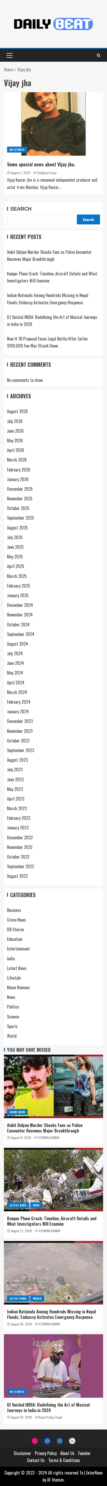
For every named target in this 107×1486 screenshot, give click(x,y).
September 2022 (20, 866)
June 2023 (15, 779)
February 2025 (18, 586)
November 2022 (19, 847)
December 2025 (20, 489)
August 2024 (17, 644)
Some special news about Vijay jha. (41, 164)
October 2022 (18, 857)
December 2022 (20, 837)
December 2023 (20, 721)
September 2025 (20, 518)
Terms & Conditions (64, 1460)
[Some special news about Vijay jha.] (53, 124)
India (11, 958)
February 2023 (18, 818)
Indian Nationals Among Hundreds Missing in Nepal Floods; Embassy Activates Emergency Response (51, 1314)
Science (13, 1016)
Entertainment (18, 949)
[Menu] (9, 55)
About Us (67, 1453)
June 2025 (15, 547)
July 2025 (15, 537)
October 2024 (18, 624)
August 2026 (17, 411)
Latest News (16, 968)
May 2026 (15, 440)
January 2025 (18, 595)
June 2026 (15, 431)
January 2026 (18, 479)
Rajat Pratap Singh (50, 1417)
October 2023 (18, 741)
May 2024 (15, 673)
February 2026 (18, 470)
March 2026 (17, 460)
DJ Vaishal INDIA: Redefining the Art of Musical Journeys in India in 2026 (48, 1407)
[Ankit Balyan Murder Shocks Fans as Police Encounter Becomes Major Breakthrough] (53, 1086)
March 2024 (17, 692)
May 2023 (15, 789)
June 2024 (15, 663)
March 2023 (17, 808)
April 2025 (15, 566)
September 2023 (20, 750)
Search (20, 208)
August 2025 (17, 528)
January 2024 (18, 711)
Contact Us (36, 1460)
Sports (12, 1026)
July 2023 (15, 769)
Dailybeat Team (47, 173)
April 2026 (15, 450)
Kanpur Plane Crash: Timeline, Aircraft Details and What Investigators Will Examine (51, 1221)
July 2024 (15, 653)
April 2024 (15, 682)
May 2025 (15, 556)
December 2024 (20, 605)
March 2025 (17, 576)
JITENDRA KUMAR (48, 1137)
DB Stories (17, 150)
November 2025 (19, 498)
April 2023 (15, 799)
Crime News (16, 920)
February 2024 (18, 702)
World (12, 1036)
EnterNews (94, 1473)
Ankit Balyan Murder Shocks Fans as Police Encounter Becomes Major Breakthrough (45, 1128)
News (11, 997)
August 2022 (17, 876)
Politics (13, 1007)
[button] (9, 55)
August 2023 (17, 760)
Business (14, 910)
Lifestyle (14, 978)
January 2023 (18, 827)
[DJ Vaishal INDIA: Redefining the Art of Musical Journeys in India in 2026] (53, 1366)
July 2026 (15, 421)
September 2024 (20, 634)
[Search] (98, 55)
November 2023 (19, 731)
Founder (84, 1453)
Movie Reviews (18, 987)
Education (14, 939)
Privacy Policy (46, 1453)
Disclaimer (22, 1453)
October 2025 (18, 508)
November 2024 (20, 615)
